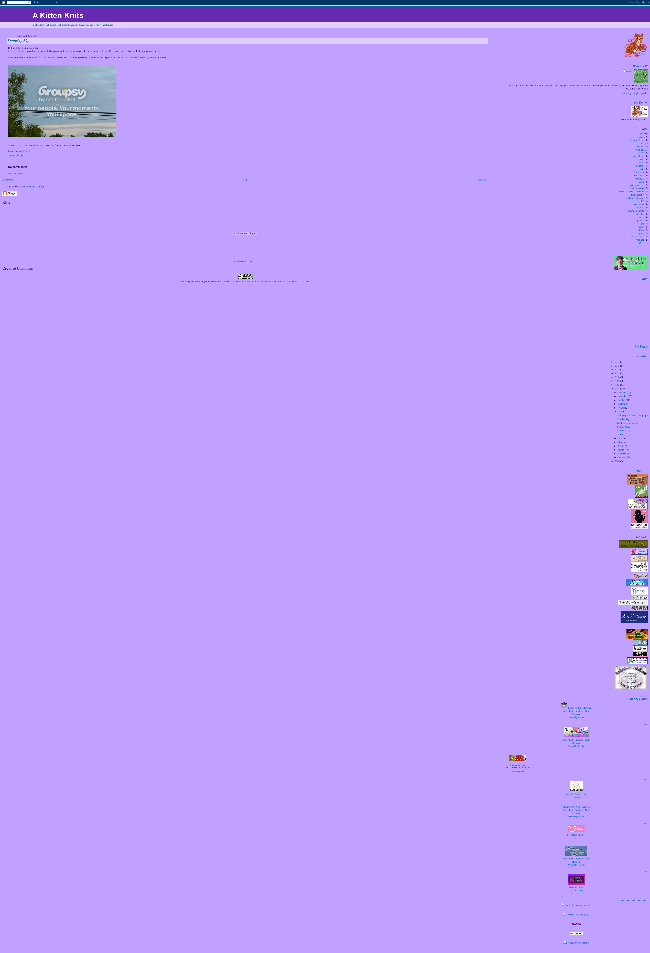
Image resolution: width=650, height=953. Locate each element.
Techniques (638, 178)
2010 (617, 377)
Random (576, 714)
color (641, 181)
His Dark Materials (130, 57)
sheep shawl (638, 175)
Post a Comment (16, 174)
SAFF (641, 242)
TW (641, 152)
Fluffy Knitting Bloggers (579, 707)
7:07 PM (27, 151)
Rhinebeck (639, 172)
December (623, 392)
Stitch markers (637, 188)
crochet (639, 169)
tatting (641, 226)
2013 (617, 365)
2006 (617, 461)
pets (641, 159)
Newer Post (8, 179)
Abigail (629, 71)
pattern (639, 165)
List (571, 711)
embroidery (637, 156)
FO (641, 133)
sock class (639, 204)
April (620, 445)
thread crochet (637, 194)
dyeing (641, 233)
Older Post (483, 179)
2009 (617, 381)
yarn (641, 162)
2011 (617, 373)
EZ (642, 201)
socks (640, 136)
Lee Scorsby (46, 57)
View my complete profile (635, 93)
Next (587, 711)
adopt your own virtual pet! (245, 261)
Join (565, 711)
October (622, 400)
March (621, 449)
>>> (584, 834)
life (641, 143)
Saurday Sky (623, 419)
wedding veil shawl (635, 197)
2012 (617, 369)
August (621, 407)
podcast (640, 217)
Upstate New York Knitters (576, 807)
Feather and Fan (636, 185)
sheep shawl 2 (637, 236)
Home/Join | (516, 765)
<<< (568, 834)
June (620, 438)
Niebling (640, 230)
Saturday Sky (18, 40)
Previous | (517, 767)
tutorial (640, 207)
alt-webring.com (517, 772)
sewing (639, 146)
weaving (640, 239)
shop (642, 223)
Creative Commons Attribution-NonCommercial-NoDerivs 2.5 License (275, 281)
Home (245, 179)
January (622, 457)
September (623, 403)
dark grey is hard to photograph (632, 415)
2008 (617, 384)
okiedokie (639, 214)
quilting (640, 220)
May (620, 442)
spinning (639, 149)
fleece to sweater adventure (631, 191)
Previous (579, 711)
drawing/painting (636, 210)
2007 (617, 388)
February (622, 453)
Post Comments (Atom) (32, 186)
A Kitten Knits (58, 15)
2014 (617, 361)
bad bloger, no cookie (627, 422)
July (620, 411)
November (623, 396)
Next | (509, 767)
